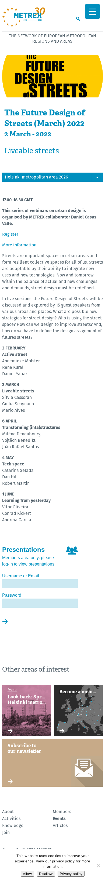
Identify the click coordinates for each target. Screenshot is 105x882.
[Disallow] (98, 865)
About (8, 811)
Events (59, 818)
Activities (11, 818)
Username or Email (20, 576)
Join (6, 832)
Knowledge (12, 825)
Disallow (46, 874)
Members (62, 811)
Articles (60, 825)
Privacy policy (71, 874)
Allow (27, 874)
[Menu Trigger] (92, 11)
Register (10, 234)
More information (19, 245)
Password (11, 595)
